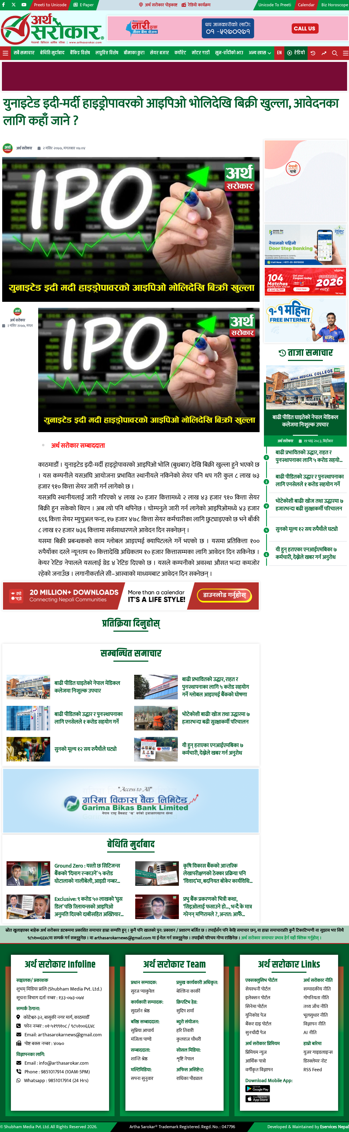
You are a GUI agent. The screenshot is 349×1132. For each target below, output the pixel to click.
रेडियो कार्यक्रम (199, 5)
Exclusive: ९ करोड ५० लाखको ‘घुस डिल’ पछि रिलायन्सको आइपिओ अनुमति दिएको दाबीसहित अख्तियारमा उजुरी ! (90, 906)
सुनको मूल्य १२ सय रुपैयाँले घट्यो (86, 749)
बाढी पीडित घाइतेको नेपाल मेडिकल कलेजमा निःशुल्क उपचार (87, 687)
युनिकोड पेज (255, 1015)
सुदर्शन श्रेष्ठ (140, 1011)
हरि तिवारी (185, 1030)
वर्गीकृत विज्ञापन (259, 1070)
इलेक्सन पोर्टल (257, 998)
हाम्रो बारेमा (312, 1044)
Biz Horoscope (334, 5)
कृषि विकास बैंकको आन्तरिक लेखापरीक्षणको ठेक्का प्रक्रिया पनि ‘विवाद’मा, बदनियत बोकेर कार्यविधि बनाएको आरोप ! (216, 873)
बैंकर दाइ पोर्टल (258, 1024)
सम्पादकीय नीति (317, 989)
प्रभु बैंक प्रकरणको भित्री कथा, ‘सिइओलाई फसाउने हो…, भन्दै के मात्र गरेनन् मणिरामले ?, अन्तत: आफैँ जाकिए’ (217, 906)
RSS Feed (312, 1070)
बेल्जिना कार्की (188, 991)
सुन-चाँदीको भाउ (229, 53)
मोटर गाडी (201, 53)
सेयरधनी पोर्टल (257, 989)
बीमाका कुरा (134, 53)
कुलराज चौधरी (188, 1039)
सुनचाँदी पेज (255, 1033)
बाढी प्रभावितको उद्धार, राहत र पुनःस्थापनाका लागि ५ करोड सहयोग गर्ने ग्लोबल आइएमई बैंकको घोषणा (215, 687)
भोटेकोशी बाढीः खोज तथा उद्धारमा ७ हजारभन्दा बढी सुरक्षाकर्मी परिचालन (216, 718)
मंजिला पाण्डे (141, 1039)
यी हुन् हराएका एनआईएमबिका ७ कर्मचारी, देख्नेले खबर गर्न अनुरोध (212, 749)
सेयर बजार (159, 53)
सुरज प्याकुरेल (142, 991)
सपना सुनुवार (142, 1078)
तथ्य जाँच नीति (315, 1006)
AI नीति (310, 1033)
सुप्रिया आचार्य (142, 1030)
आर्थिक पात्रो (255, 1061)
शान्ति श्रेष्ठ (139, 1059)
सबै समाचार (24, 53)
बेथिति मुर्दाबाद (52, 53)
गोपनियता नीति (316, 998)
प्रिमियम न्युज (256, 1052)
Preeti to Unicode (50, 5)
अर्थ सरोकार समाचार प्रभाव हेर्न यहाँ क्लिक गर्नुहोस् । (281, 938)
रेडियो (299, 53)
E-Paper (87, 5)
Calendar (306, 5)
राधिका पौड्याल (189, 1078)
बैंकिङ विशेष (80, 53)
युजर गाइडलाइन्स (318, 1052)
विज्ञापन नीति (314, 1024)
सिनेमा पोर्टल (256, 1006)
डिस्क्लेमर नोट (315, 1061)
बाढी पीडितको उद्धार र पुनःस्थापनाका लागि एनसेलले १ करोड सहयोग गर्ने (89, 718)
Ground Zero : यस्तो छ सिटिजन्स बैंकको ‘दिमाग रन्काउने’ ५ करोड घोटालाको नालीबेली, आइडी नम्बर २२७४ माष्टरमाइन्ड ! (87, 873)
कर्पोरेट (180, 53)
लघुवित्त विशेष (106, 53)
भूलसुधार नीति (315, 1015)
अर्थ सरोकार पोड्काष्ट (161, 5)
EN (279, 53)
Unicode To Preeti (274, 5)
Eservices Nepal (334, 1127)
